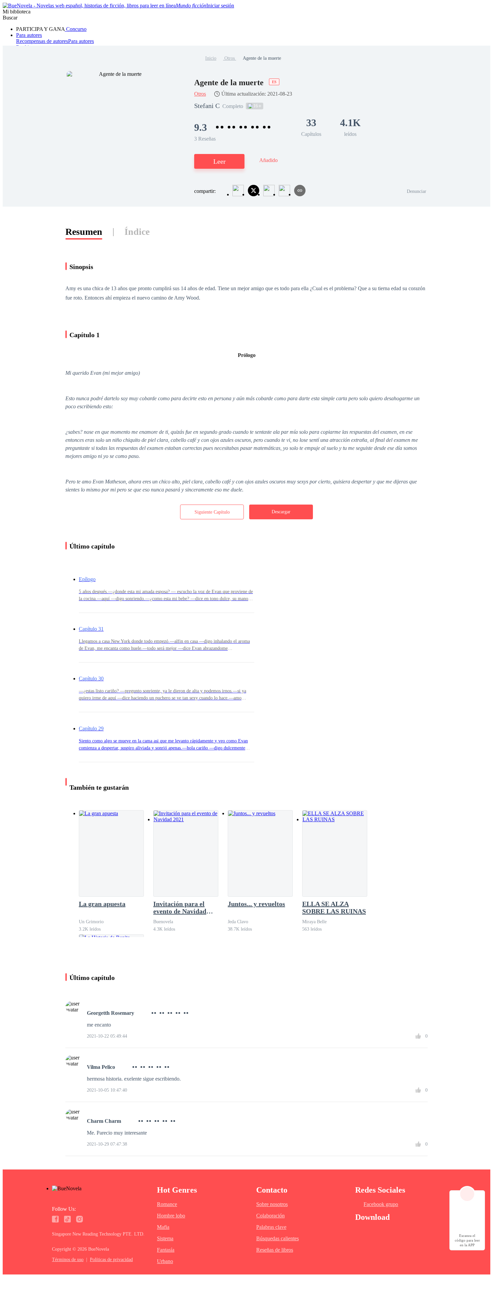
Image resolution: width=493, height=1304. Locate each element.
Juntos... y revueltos (256, 903)
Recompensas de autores (42, 41)
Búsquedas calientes (277, 1238)
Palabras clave (271, 1227)
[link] (210, 58)
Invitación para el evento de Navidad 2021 (179, 907)
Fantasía (165, 1250)
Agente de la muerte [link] (262, 58)
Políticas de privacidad (111, 1259)
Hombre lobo (171, 1215)
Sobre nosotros (272, 1204)
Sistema (165, 1238)
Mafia (163, 1227)
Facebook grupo (381, 1204)
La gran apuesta (102, 903)
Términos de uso (68, 1259)
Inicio (210, 58)
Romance (167, 1204)
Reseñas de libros (274, 1250)
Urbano (165, 1261)
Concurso (76, 29)
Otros (229, 58)
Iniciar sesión (220, 5)
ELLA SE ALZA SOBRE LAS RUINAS (334, 907)
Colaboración (270, 1215)
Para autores (29, 35)
